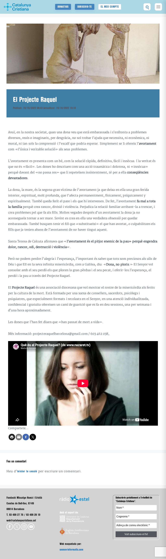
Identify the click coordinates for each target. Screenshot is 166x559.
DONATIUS (63, 7)
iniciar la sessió (27, 471)
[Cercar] (147, 7)
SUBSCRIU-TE (84, 7)
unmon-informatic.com (71, 549)
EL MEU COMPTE (110, 7)
